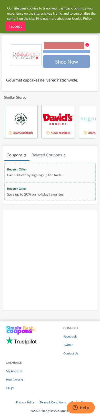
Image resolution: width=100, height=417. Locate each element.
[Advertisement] (50, 260)
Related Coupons (48, 154)
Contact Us (70, 353)
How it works (14, 379)
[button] (66, 48)
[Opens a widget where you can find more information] (81, 408)
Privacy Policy (25, 402)
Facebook (70, 336)
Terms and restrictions (66, 51)
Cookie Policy (82, 18)
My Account (14, 371)
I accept (15, 26)
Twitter (68, 345)
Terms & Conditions (53, 402)
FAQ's (10, 388)
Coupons (16, 154)
